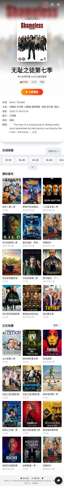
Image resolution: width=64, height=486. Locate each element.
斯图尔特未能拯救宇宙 (32, 206)
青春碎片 (47, 242)
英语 (11, 120)
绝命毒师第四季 (50, 430)
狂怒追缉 (47, 358)
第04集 (49, 160)
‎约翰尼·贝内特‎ (16, 106)
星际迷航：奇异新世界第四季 (32, 242)
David (12, 102)
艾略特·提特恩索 (32, 106)
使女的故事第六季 (31, 430)
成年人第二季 (8, 206)
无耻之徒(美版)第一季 (32, 394)
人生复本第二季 (50, 206)
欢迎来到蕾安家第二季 (11, 278)
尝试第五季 (48, 313)
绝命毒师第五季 (30, 358)
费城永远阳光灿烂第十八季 (32, 313)
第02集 (22, 160)
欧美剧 (25, 82)
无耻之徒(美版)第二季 (11, 394)
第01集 (8, 160)
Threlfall (21, 102)
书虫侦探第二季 (30, 278)
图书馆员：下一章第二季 (52, 278)
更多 (55, 325)
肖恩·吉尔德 (47, 106)
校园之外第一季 (10, 430)
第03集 (35, 160)
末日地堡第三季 (10, 242)
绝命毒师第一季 (50, 394)
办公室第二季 (8, 358)
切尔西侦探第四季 (11, 313)
